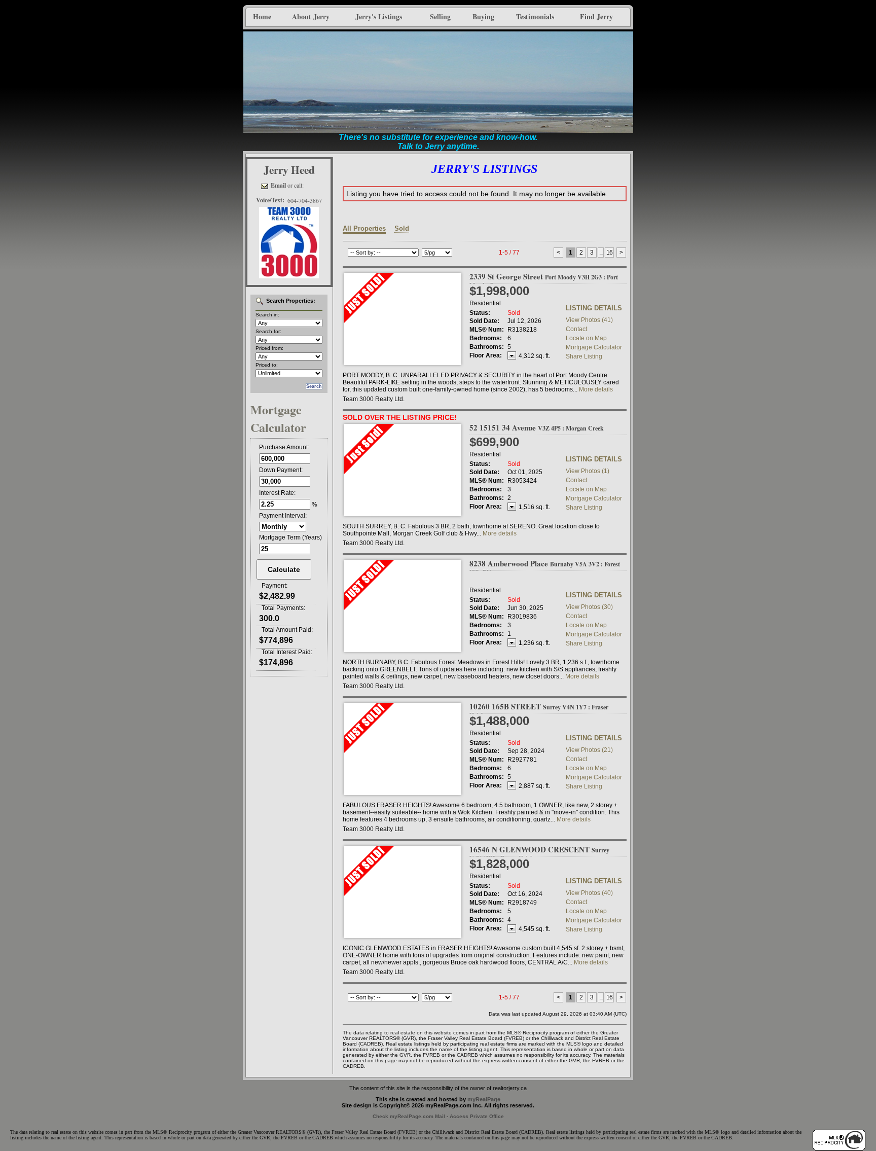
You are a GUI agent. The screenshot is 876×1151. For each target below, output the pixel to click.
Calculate (284, 569)
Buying (483, 16)
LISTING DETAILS (594, 308)
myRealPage (483, 1099)
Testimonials (535, 16)
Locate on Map (586, 338)
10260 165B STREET (538, 710)
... (600, 252)
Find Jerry (596, 16)
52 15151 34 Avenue (536, 427)
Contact (576, 329)
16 (609, 252)
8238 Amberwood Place (544, 567)
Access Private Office (477, 1116)
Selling (440, 16)
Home (262, 16)
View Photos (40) (589, 892)
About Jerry (311, 16)
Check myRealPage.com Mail (409, 1116)
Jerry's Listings (378, 16)
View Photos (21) (589, 749)
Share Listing (584, 356)
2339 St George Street (543, 280)
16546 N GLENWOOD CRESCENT (539, 853)
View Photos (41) (589, 319)
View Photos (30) (589, 606)
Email (278, 185)
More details (596, 389)
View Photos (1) (587, 471)
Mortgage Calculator (594, 347)
